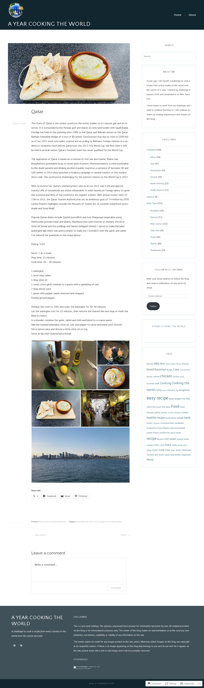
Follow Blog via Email (169, 269)
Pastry (166, 427)
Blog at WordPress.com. (102, 683)
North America (157, 183)
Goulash (150, 412)
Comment (116, 587)
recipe (152, 438)
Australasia (155, 170)
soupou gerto (182, 445)
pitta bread (175, 428)
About (192, 14)
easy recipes (175, 398)
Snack (47, 521)
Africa (153, 157)
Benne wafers (171, 364)
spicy (149, 450)
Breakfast (154, 210)
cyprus (164, 390)
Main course (156, 223)
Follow (153, 306)
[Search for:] (169, 56)
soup (174, 444)
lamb (187, 418)
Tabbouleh (186, 450)
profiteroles (165, 432)
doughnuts (184, 390)
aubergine (80, 521)
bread (150, 369)
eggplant (104, 521)
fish (184, 398)
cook (157, 383)
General (150, 196)
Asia (42, 521)
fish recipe (156, 407)
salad (172, 439)
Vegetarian (61, 521)
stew (167, 449)
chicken (166, 376)
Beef (162, 363)
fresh (182, 406)
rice (166, 439)
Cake (176, 369)
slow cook (159, 444)
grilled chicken (160, 412)
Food (175, 406)
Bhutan (179, 364)
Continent (151, 149)
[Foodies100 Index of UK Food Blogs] (87, 667)
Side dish (154, 230)
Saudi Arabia (40, 535)
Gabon (124, 535)
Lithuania (156, 423)
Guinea (170, 413)
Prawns (156, 432)
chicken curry (178, 376)
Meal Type (152, 203)
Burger (170, 369)
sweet (178, 450)
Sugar (173, 450)
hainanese (177, 413)
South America (157, 190)
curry (158, 390)
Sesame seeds (182, 439)
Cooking (165, 383)
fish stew (166, 406)
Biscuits (185, 363)
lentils (149, 423)
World (150, 459)
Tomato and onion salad (158, 454)
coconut (150, 383)
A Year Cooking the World (49, 24)
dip (87, 521)
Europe (153, 176)
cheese (156, 376)
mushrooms (152, 428)
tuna (172, 454)
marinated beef (167, 423)
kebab (180, 417)
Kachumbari (171, 417)
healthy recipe (156, 418)
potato (149, 432)
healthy (185, 412)
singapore (150, 445)
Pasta (160, 428)
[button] (64, 365)
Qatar (119, 521)
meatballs (179, 423)
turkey (178, 454)
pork (182, 427)
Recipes (160, 439)
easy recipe (94, 521)
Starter (53, 521)
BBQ (156, 363)
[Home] (14, 645)
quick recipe (175, 432)
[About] (21, 645)
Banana (150, 363)
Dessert (154, 217)
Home (177, 14)
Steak (161, 449)
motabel (112, 521)
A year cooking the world (169, 326)
